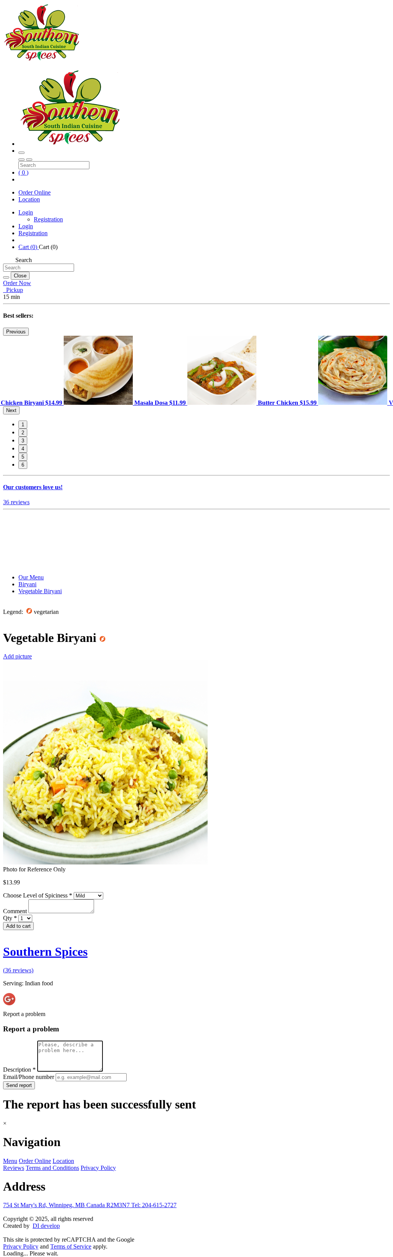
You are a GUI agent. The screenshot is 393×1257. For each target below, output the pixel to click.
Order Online (34, 192)
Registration (48, 219)
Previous (16, 332)
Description (19, 1069)
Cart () (28, 247)
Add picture (17, 656)
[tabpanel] (125, 402)
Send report (19, 1085)
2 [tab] (22, 432)
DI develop (46, 1225)
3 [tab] (22, 441)
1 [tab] (22, 424)
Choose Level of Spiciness (37, 895)
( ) (23, 172)
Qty (10, 918)
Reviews (13, 1168)
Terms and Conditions (52, 1168)
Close (20, 276)
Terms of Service (70, 1246)
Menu (10, 1161)
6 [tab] (22, 465)
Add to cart (18, 926)
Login (25, 212)
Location (29, 199)
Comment (15, 911)
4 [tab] (22, 449)
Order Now (17, 283)
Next (11, 410)
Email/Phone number (29, 1077)
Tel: (154, 1205)
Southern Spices (45, 951)
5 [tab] (22, 457)
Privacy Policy (98, 1168)
